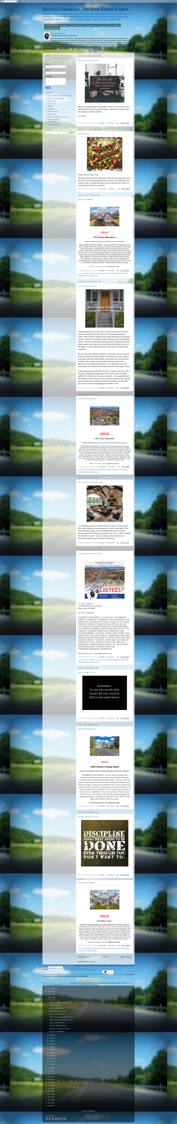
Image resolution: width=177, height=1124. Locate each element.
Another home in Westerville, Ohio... (90, 553)
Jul (51, 1047)
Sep (51, 1041)
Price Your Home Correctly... (88, 286)
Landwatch (51, 109)
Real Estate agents (120, 974)
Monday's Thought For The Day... (89, 817)
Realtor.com (51, 101)
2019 (50, 1079)
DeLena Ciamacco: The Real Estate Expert (85, 9)
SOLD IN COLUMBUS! (86, 882)
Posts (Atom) (91, 961)
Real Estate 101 (92, 25)
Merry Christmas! (84, 134)
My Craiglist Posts (53, 119)
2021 (50, 1074)
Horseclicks (51, 114)
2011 (49, 1103)
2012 (50, 1100)
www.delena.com (99, 266)
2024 (50, 997)
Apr (51, 1055)
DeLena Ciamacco (58, 33)
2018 (50, 1082)
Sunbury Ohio (93, 276)
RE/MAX (50, 106)
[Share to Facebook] (126, 123)
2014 (50, 1094)
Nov (51, 1035)
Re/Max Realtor (83, 276)
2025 (50, 994)
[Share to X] (125, 123)
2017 (50, 1085)
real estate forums (48, 965)
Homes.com (51, 103)
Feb (51, 1061)
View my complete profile (52, 52)
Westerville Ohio (94, 472)
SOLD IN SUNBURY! (85, 199)
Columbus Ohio (88, 948)
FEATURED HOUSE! (52, 28)
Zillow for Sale (52, 122)
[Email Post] (117, 123)
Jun (51, 1049)
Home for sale (100, 273)
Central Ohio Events (78, 25)
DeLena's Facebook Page (56, 98)
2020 (50, 1076)
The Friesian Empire (54, 124)
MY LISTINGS (115, 25)
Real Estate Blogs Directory (63, 965)
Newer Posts (84, 957)
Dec (51, 1000)
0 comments (110, 123)
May (51, 1052)
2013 (50, 1097)
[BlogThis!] (123, 123)
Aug (51, 1044)
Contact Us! (103, 25)
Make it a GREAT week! (86, 672)
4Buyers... (56, 25)
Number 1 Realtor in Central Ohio (117, 273)
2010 (50, 1105)
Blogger (92, 1111)
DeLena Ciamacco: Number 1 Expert (59, 96)
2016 (50, 1088)
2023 (50, 1068)
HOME (48, 25)
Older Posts (125, 957)
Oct (51, 1038)
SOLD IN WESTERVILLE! (87, 398)
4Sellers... (66, 25)
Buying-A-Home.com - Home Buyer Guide (56, 983)
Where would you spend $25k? (88, 60)
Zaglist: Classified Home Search (58, 117)
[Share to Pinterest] (128, 123)
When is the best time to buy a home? (90, 482)
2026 (50, 991)
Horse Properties (53, 111)
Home (105, 957)
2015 (50, 1091)
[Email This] (121, 123)
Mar (51, 1058)
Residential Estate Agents (70, 985)
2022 (50, 1071)
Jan (51, 1064)
